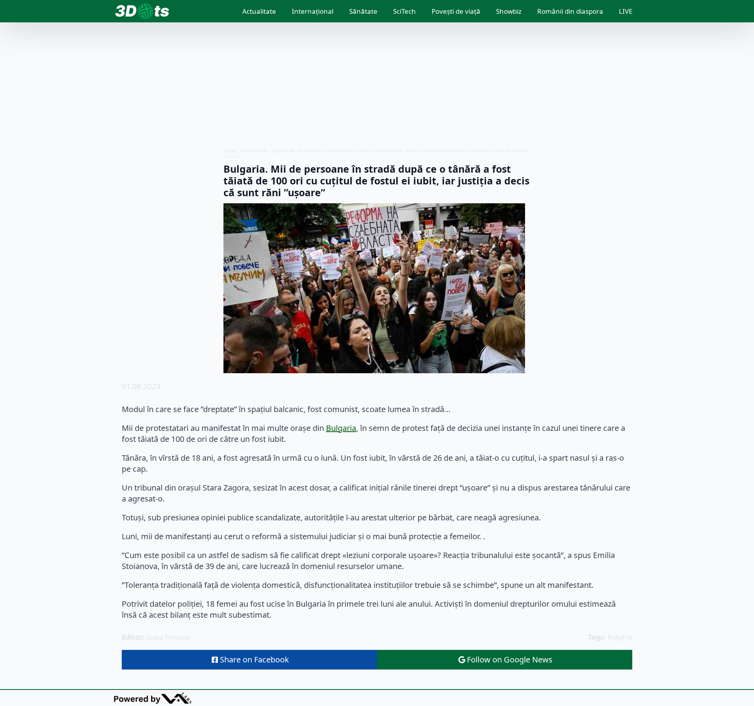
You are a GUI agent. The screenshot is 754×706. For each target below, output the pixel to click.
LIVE (625, 11)
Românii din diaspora (570, 11)
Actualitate (259, 11)
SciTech (404, 11)
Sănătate (363, 11)
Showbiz (509, 11)
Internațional (312, 11)
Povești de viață (456, 11)
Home (229, 150)
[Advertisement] (377, 85)
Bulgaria (341, 428)
